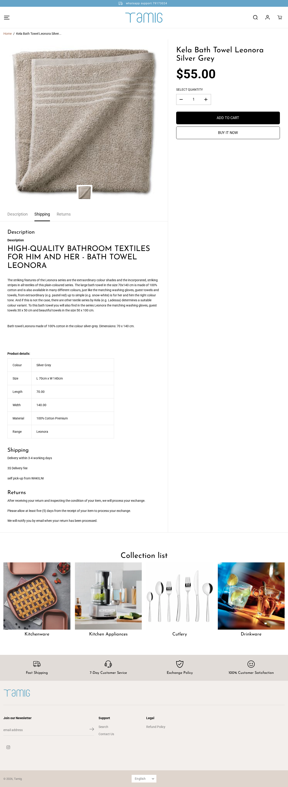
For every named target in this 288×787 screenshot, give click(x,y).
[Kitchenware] (36, 596)
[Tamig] (144, 17)
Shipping (42, 214)
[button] (7, 17)
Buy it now (228, 133)
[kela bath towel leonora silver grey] (84, 123)
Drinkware (251, 634)
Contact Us (106, 734)
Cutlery (179, 634)
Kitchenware (37, 634)
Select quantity (189, 89)
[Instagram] (8, 747)
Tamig (18, 778)
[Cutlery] (179, 596)
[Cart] (280, 17)
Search (103, 727)
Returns (64, 214)
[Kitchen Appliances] (108, 596)
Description (17, 214)
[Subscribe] (92, 730)
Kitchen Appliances (108, 634)
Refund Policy (155, 727)
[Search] (255, 17)
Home (7, 33)
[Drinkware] (251, 596)
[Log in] (267, 17)
